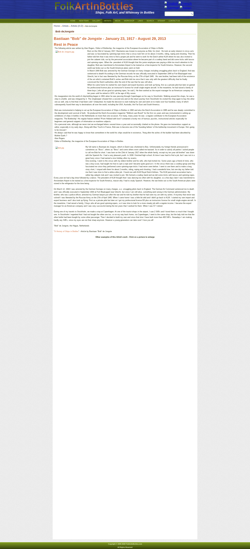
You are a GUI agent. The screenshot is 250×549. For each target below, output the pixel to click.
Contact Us (174, 21)
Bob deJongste (64, 31)
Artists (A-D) (77, 26)
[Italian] (185, 8)
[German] (172, 8)
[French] (185, 3)
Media (117, 21)
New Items (84, 21)
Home (72, 21)
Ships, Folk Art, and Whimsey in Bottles (124, 12)
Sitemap (161, 21)
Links (140, 21)
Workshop (129, 21)
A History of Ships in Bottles (66, 231)
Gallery (96, 21)
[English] (171, 3)
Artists (107, 21)
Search (150, 21)
